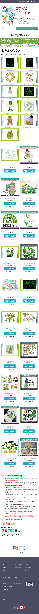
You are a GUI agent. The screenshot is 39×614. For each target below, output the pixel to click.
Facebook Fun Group (7, 589)
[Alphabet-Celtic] (10, 63)
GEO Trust (27, 564)
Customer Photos (17, 567)
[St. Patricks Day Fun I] (10, 317)
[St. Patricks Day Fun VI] (10, 414)
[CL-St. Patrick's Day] (10, 154)
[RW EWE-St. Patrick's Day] (29, 219)
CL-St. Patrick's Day (10, 166)
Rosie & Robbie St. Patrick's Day (10, 263)
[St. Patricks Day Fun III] (10, 349)
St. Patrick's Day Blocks (29, 113)
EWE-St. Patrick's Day (29, 166)
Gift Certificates (17, 583)
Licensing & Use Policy (7, 574)
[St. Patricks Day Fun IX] (10, 382)
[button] (19, 549)
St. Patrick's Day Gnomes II (29, 263)
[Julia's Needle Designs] (18, 15)
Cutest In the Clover (29, 84)
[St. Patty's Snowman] (10, 134)
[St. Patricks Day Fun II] (29, 317)
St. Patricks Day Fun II (29, 328)
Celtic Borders (29, 70)
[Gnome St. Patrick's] (10, 187)
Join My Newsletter (6, 577)
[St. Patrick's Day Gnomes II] (29, 252)
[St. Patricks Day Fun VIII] (10, 447)
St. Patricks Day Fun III (10, 361)
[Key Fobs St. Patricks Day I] (29, 187)
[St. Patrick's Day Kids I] (10, 284)
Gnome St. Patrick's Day (10, 198)
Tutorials (15, 577)
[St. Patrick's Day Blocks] (29, 106)
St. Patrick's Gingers (10, 127)
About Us (4, 564)
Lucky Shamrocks (29, 99)
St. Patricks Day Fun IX (10, 393)
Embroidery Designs (18, 564)
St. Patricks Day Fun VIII (10, 458)
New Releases (16, 574)
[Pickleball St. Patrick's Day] (10, 219)
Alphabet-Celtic (10, 70)
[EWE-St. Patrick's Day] (29, 154)
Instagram (5, 592)
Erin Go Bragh (10, 99)
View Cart (35, 1)
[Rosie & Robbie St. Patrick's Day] (10, 252)
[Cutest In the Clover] (29, 77)
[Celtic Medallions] (10, 77)
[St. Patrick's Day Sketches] (29, 284)
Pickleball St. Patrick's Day (10, 231)
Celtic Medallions (10, 84)
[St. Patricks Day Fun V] (29, 382)
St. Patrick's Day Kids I (10, 296)
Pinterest (4, 596)
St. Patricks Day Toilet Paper (29, 458)
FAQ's (4, 570)
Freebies (15, 570)
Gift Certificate (25, 1)
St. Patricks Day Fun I (10, 328)
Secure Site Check (28, 570)
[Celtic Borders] (29, 63)
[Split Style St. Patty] (10, 106)
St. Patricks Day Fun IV (29, 361)
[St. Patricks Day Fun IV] (29, 349)
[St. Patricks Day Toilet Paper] (29, 447)
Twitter (4, 599)
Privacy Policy (27, 567)
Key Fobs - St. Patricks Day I (29, 198)
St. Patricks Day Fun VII (29, 426)
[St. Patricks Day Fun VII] (29, 414)
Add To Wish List (10, 174)
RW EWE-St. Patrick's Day (29, 231)
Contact (4, 567)
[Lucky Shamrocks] (29, 91)
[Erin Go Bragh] (10, 91)
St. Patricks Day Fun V (29, 393)
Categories (2, 28)
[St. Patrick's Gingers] (10, 120)
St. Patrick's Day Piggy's (29, 127)
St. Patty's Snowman (10, 142)
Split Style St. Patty (10, 113)
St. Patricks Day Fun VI (10, 426)
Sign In (19, 1)
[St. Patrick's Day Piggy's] (29, 120)
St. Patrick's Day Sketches (29, 296)
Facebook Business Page (7, 586)
